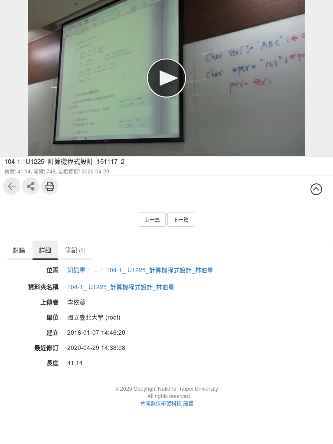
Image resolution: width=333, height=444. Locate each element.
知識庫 (76, 269)
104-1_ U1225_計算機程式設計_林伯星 (159, 269)
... (95, 269)
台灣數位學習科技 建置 (166, 403)
